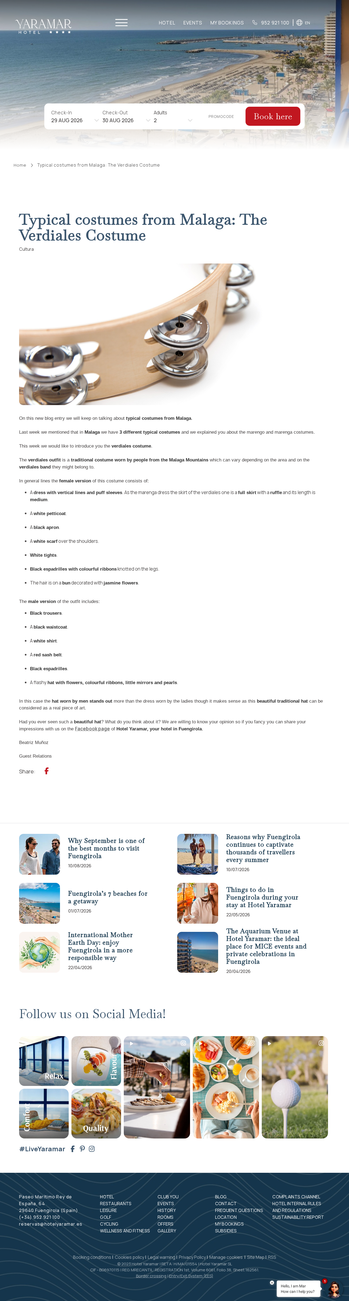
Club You (168, 1197)
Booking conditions (92, 1257)
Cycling (109, 1224)
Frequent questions (239, 1210)
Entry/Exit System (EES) (191, 1276)
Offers (166, 1224)
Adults (160, 112)
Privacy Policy (192, 1257)
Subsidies (226, 1231)
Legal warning (161, 1257)
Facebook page (92, 729)
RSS (272, 1257)
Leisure (108, 1210)
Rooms (166, 1217)
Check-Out (115, 112)
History (167, 1210)
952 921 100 (274, 22)
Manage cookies (226, 1257)
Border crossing (151, 1276)
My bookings (227, 22)
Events (192, 22)
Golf (105, 1217)
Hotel (167, 22)
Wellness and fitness (125, 1231)
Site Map (255, 1257)
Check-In (61, 112)
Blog (221, 1197)
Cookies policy (129, 1257)
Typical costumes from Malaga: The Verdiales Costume (98, 165)
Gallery (167, 1231)
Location (226, 1217)
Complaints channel (296, 1197)
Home (20, 165)
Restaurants (115, 1204)
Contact (226, 1204)
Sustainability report (298, 1217)
